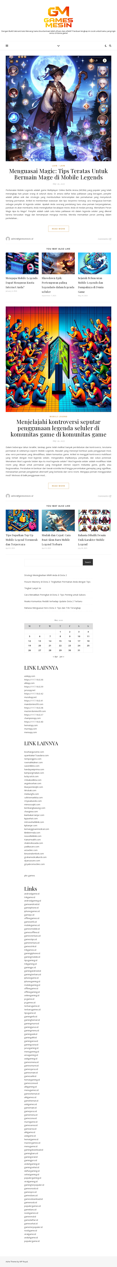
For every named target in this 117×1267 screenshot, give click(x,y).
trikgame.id (29, 897)
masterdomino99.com (35, 711)
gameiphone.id (31, 907)
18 (88, 640)
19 (29, 645)
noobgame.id (30, 1230)
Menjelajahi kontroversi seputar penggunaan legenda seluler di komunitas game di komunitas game (58, 428)
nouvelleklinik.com (32, 836)
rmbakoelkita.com (32, 779)
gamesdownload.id (33, 1199)
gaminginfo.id (30, 1016)
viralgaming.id (31, 1181)
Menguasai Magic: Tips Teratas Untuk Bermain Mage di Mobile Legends (58, 174)
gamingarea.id (31, 1041)
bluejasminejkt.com (33, 786)
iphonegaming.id (32, 981)
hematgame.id (31, 1139)
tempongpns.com (32, 758)
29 (60, 650)
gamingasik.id (30, 1034)
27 (39, 650)
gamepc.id (29, 914)
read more (58, 228)
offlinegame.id (31, 988)
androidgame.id (31, 893)
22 (60, 645)
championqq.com (32, 718)
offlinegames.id (31, 918)
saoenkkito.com (31, 765)
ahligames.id (30, 1097)
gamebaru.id (30, 1209)
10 (79, 636)
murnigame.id (30, 1121)
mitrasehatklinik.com (34, 822)
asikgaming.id (30, 1058)
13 (39, 640)
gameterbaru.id (31, 942)
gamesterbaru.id (32, 935)
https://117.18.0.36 (33, 679)
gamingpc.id (30, 967)
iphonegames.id (32, 911)
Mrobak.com (30, 790)
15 (60, 640)
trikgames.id (30, 949)
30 (69, 650)
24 (79, 645)
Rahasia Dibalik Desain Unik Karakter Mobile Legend (92, 539)
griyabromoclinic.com (34, 864)
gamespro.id (30, 1192)
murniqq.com (30, 728)
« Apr (55, 656)
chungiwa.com (31, 811)
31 (79, 650)
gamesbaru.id (31, 1195)
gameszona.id (31, 1083)
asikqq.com (29, 676)
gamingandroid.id (32, 970)
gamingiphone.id (32, 953)
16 (69, 640)
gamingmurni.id (31, 1023)
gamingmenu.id (31, 1030)
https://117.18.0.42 (33, 693)
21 (50, 645)
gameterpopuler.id (33, 1227)
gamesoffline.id (31, 932)
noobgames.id (31, 1212)
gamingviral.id (31, 1156)
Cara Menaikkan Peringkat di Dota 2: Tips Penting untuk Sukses (55, 594)
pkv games (29, 875)
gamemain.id (30, 1107)
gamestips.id (30, 939)
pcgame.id (29, 998)
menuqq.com (30, 732)
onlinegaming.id (31, 995)
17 (79, 640)
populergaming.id (32, 1177)
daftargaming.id (32, 1170)
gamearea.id (30, 1128)
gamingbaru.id (31, 1153)
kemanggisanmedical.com (36, 829)
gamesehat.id (31, 1223)
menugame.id (30, 1146)
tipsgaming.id (30, 960)
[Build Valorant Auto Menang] (58, 17)
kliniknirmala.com (32, 832)
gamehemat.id (31, 1100)
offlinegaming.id (32, 991)
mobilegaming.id (32, 984)
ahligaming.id (30, 1086)
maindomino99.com (33, 704)
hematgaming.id (32, 1079)
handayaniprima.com (34, 769)
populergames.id (32, 1206)
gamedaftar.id (31, 1219)
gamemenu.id (30, 1114)
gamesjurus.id (31, 1069)
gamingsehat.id (31, 1167)
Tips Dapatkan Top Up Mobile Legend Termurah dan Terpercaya (22, 539)
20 (39, 645)
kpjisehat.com (31, 818)
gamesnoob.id (31, 1188)
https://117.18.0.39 (33, 686)
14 (50, 640)
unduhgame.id (31, 1237)
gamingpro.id (30, 1160)
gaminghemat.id (32, 1019)
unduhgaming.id (31, 1163)
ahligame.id (29, 1132)
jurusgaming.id (31, 1048)
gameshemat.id (31, 1093)
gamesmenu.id (31, 1062)
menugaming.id (31, 1051)
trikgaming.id (30, 963)
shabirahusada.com (33, 843)
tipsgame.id (30, 1012)
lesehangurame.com (34, 751)
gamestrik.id (30, 946)
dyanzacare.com (32, 860)
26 (29, 650)
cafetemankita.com (33, 797)
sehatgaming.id (31, 1174)
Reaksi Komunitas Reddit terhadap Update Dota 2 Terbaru (53, 601)
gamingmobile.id (32, 956)
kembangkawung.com (34, 807)
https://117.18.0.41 (33, 700)
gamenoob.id (30, 1202)
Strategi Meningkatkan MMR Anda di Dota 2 (45, 575)
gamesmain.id (31, 1072)
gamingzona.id (31, 1044)
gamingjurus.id (31, 1027)
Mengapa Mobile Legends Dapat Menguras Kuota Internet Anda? (22, 282)
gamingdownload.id (33, 1149)
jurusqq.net (29, 690)
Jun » (62, 656)
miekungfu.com (31, 793)
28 (50, 650)
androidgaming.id (32, 900)
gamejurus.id (30, 1111)
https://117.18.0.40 (33, 721)
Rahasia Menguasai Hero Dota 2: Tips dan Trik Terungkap (52, 607)
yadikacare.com (31, 846)
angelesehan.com (32, 783)
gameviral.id (30, 1216)
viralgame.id (30, 1234)
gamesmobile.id (32, 928)
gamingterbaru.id (32, 974)
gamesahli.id (30, 1076)
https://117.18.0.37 (33, 714)
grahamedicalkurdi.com (35, 857)
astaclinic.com (31, 850)
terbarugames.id (32, 1009)
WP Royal (24, 1261)
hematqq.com (31, 725)
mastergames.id (32, 1142)
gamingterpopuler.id (34, 1184)
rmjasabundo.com (33, 800)
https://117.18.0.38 (33, 707)
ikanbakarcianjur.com (34, 815)
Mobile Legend (58, 416)
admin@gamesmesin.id (22, 238)
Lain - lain (58, 166)
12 (29, 640)
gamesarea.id (31, 1125)
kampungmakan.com (34, 772)
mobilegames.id (32, 925)
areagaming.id (31, 1055)
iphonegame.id (31, 977)
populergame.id (32, 1241)
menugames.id (31, 1090)
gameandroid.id (31, 904)
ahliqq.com (29, 683)
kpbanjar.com (30, 825)
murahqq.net (30, 697)
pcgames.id (29, 1002)
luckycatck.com (31, 776)
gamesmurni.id (31, 1065)
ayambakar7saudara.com (36, 755)
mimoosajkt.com (32, 804)
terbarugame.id (31, 1005)
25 (88, 645)
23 (69, 645)
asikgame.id (30, 1135)
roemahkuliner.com (33, 762)
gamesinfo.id (30, 921)
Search (88, 562)
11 (88, 636)
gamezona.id (30, 1118)
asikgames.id (30, 1104)
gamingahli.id (30, 1037)
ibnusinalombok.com (34, 853)
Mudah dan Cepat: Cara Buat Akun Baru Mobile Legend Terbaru (56, 539)
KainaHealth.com (32, 839)
